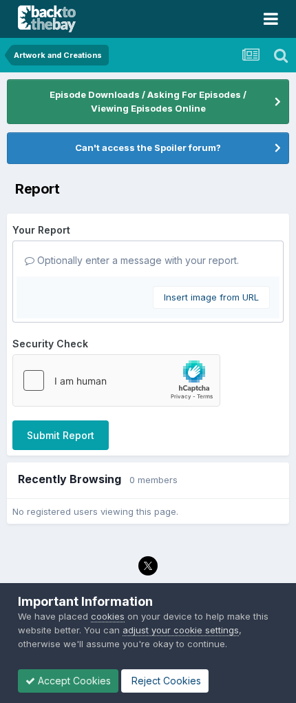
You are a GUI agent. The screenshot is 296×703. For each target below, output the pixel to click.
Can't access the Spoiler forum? (148, 147)
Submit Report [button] (60, 435)
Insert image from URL (211, 297)
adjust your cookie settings (181, 629)
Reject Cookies (165, 680)
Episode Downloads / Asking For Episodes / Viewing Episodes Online (148, 101)
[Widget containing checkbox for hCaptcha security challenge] (116, 380)
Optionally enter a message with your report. (136, 260)
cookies (108, 616)
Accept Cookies (73, 680)
